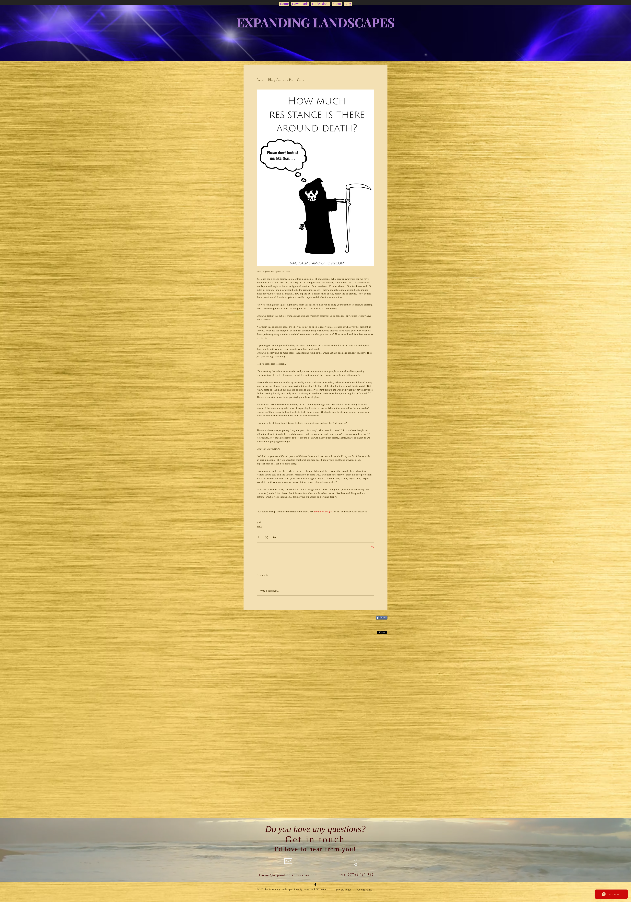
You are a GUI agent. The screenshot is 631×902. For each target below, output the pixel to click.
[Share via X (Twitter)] (266, 537)
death (259, 526)
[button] (300, 3)
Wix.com (321, 889)
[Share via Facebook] (258, 537)
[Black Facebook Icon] (315, 885)
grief (259, 522)
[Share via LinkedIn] (274, 537)
